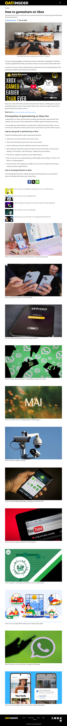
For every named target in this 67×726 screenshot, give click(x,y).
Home (23, 717)
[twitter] (33, 182)
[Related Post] (33, 255)
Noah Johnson (11, 20)
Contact (34, 719)
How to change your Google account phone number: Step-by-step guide (34, 203)
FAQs (43, 717)
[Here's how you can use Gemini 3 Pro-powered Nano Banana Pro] (9, 221)
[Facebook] (52, 718)
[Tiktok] (60, 718)
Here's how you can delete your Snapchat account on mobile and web (33, 189)
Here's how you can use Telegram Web (25, 196)
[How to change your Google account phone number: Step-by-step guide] (9, 207)
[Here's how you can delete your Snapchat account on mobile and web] (9, 193)
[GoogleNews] (60, 721)
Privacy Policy (31, 717)
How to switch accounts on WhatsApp (24, 210)
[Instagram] (58, 718)
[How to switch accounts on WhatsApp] (9, 214)
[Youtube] (55, 718)
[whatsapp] (37, 182)
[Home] (16, 2)
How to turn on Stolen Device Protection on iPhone (24, 112)
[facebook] (29, 182)
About (38, 717)
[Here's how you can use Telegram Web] (9, 200)
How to (7, 8)
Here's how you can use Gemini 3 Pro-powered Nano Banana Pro (32, 217)
